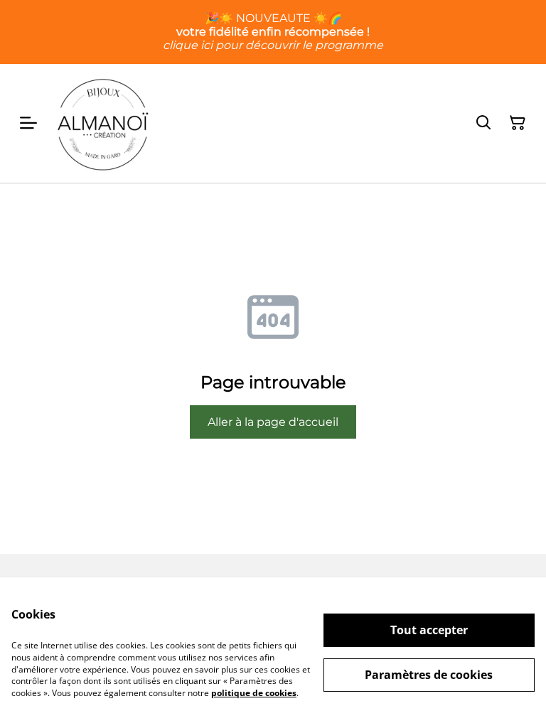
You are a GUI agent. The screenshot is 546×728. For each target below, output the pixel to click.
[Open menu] (28, 123)
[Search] (483, 123)
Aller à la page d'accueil (273, 422)
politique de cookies (253, 693)
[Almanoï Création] (103, 123)
